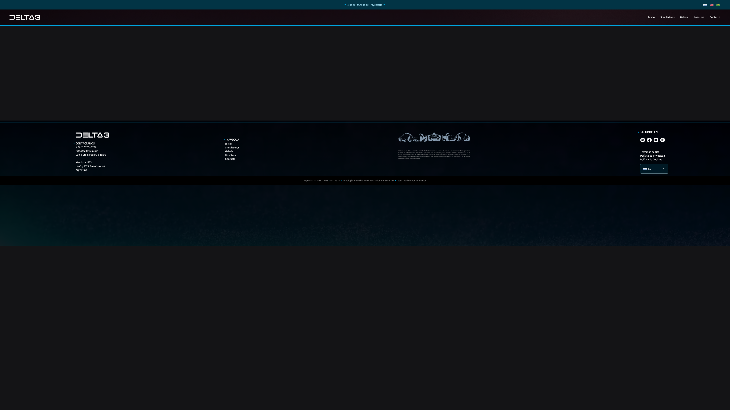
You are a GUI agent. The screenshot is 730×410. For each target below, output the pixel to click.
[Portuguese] (718, 4)
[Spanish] (705, 4)
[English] (711, 4)
